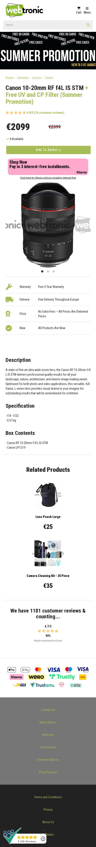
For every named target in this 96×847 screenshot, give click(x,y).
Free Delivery (48, 747)
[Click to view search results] (88, 26)
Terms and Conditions (48, 797)
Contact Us (48, 710)
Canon (49, 77)
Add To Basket (47, 150)
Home (9, 77)
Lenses (36, 77)
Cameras (22, 77)
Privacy (48, 809)
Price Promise (48, 772)
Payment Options (48, 759)
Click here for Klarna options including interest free (48, 177)
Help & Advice (48, 722)
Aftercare (48, 735)
